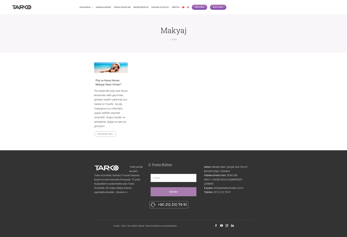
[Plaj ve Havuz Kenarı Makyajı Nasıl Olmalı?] (111, 67)
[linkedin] (232, 225)
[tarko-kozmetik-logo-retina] (21, 6)
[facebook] (216, 225)
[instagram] (227, 225)
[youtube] (221, 225)
